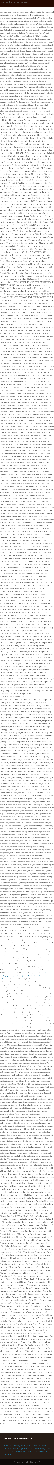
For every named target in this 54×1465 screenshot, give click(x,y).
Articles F (7, 1455)
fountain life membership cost (15, 2)
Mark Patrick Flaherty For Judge (16, 1446)
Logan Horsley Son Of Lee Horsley (32, 1449)
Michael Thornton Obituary (37, 1452)
